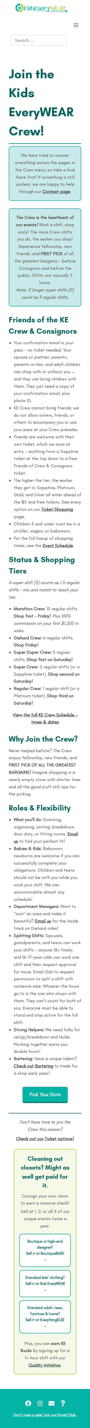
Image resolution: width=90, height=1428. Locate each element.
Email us (43, 921)
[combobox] (39, 40)
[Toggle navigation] (76, 25)
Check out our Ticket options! (45, 1138)
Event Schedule (58, 545)
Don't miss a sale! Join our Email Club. (45, 1414)
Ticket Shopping (57, 509)
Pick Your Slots (45, 1094)
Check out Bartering (33, 1066)
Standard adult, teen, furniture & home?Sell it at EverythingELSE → (45, 1316)
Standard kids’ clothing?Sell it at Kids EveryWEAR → (45, 1283)
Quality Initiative (44, 1365)
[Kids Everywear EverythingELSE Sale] (41, 8)
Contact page (56, 191)
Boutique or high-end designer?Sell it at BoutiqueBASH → (45, 1250)
